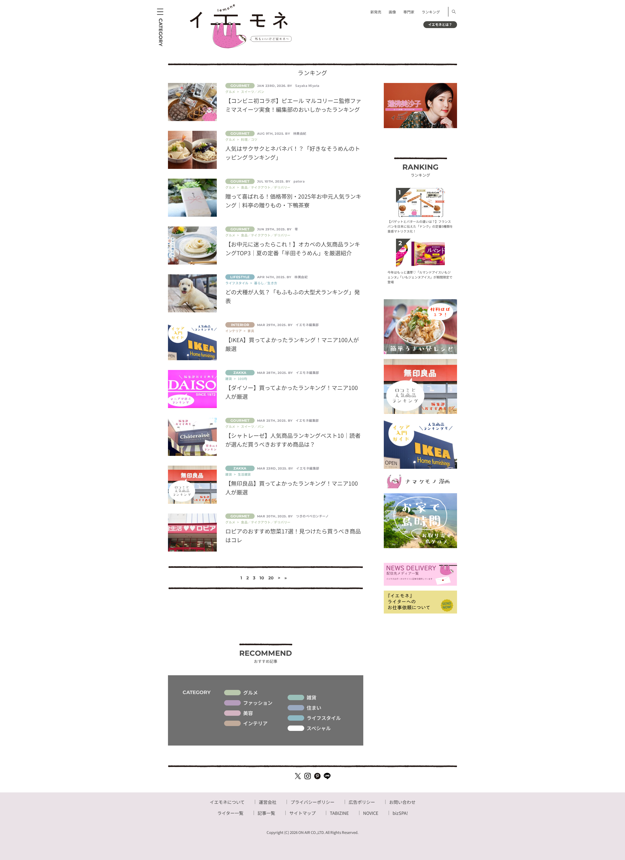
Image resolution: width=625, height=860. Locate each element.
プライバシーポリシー (312, 802)
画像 (392, 12)
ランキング (431, 12)
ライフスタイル (324, 718)
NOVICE (370, 813)
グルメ (250, 692)
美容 (248, 713)
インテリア (255, 723)
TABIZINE (339, 813)
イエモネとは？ (440, 24)
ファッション (257, 703)
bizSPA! (400, 813)
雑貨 (311, 697)
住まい (314, 707)
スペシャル (319, 728)
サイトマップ (302, 813)
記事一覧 (266, 813)
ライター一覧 (230, 813)
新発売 (375, 12)
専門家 (408, 12)
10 (262, 577)
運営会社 (267, 802)
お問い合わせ (402, 802)
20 (271, 577)
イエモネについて (227, 802)
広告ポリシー (362, 802)
